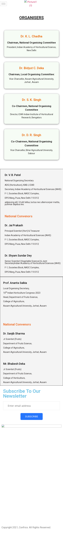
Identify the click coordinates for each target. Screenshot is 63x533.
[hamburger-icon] (3, 4)
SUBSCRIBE (31, 416)
